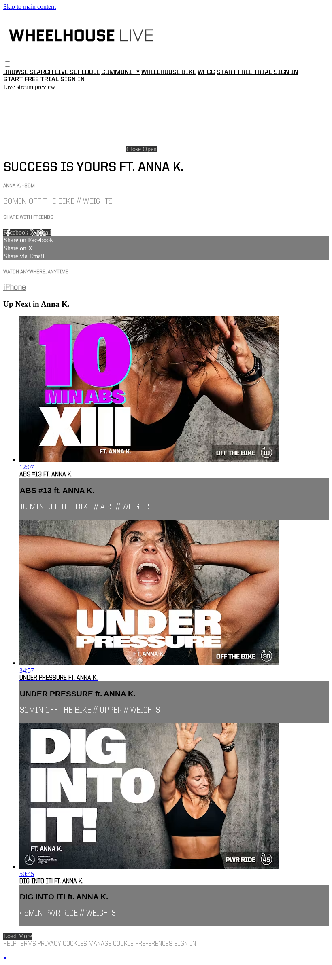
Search (42, 72)
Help (10, 944)
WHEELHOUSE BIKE (168, 72)
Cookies (76, 944)
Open (150, 149)
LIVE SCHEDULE (77, 72)
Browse (16, 72)
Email (43, 232)
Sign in (286, 72)
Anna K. (12, 185)
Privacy (50, 944)
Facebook (16, 232)
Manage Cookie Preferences (131, 944)
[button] (7, 64)
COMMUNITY (120, 72)
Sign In (72, 79)
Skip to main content (29, 6)
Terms (28, 944)
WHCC (206, 72)
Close (134, 149)
